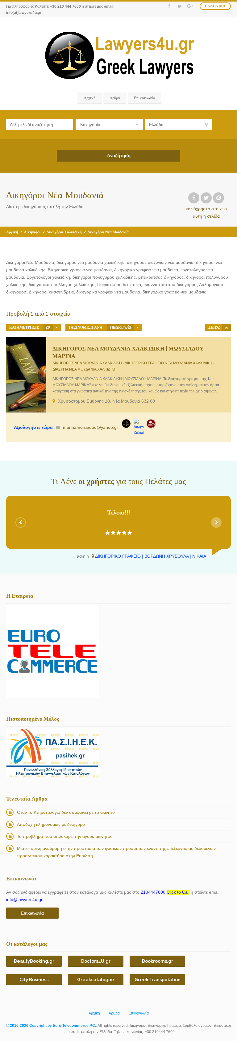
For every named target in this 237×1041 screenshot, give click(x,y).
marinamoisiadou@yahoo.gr (90, 427)
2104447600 (165, 892)
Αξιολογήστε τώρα (33, 427)
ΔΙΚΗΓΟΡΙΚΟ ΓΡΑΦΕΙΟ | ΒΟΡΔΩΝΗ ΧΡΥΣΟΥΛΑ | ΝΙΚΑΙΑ (150, 556)
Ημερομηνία (120, 327)
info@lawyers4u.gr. (25, 899)
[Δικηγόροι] (151, 423)
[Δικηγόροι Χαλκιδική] (138, 427)
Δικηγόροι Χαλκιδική (64, 232)
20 (48, 327)
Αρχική (90, 98)
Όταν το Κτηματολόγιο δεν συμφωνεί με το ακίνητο (66, 812)
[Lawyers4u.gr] (119, 55)
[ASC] (226, 327)
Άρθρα (115, 98)
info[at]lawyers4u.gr (23, 12)
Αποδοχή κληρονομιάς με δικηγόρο (51, 824)
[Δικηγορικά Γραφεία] (126, 423)
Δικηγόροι (32, 232)
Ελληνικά (215, 6)
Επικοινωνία (144, 98)
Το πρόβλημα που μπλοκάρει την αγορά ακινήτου (65, 836)
